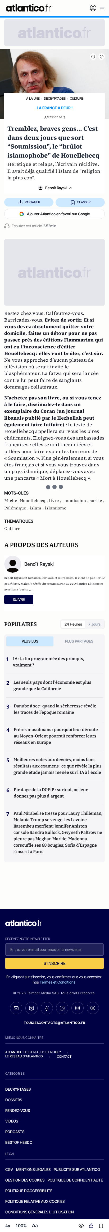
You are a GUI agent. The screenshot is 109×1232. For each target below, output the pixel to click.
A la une (33, 98)
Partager (32, 202)
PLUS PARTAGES (79, 641)
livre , (55, 501)
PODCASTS (14, 1131)
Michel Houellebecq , (26, 501)
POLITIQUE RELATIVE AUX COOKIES (35, 1201)
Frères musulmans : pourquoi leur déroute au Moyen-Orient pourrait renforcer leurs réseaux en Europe (56, 736)
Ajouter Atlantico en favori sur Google (58, 214)
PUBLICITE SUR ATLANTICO (77, 1169)
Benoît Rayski (56, 187)
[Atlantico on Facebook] (47, 1008)
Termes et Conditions (57, 982)
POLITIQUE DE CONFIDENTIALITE (75, 1180)
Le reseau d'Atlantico (24, 1056)
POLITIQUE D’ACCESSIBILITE (28, 1190)
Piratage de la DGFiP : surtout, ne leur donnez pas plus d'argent (51, 793)
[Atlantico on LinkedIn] (62, 1008)
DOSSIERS (13, 1100)
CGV (9, 1169)
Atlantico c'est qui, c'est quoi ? (33, 1052)
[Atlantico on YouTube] (93, 1008)
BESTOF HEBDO (18, 1142)
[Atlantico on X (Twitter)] (31, 1008)
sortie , (97, 501)
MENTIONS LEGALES (33, 1169)
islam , (37, 508)
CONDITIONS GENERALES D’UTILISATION (39, 1212)
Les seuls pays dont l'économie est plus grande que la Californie (52, 685)
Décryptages (55, 98)
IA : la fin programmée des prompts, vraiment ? (48, 662)
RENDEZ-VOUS (17, 1110)
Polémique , (17, 508)
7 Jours (94, 624)
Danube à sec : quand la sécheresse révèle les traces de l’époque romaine (55, 709)
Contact (64, 1056)
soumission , (76, 501)
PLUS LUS (30, 641)
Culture (76, 98)
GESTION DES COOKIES (24, 1180)
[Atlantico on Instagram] (77, 1008)
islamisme (55, 508)
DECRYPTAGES (18, 1089)
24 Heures (73, 624)
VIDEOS (11, 1121)
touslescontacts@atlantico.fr (54, 1023)
